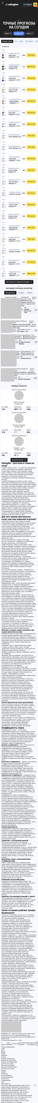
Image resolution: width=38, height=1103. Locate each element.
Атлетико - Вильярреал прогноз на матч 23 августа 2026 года (25, 337)
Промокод (4, 1074)
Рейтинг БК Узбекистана (9, 1062)
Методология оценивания (31, 1043)
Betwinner (4, 1055)
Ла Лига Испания (20, 335)
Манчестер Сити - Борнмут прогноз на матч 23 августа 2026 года (28, 303)
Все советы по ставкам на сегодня (17, 282)
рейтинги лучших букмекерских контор (14, 916)
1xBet (3, 1049)
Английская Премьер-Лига (26, 298)
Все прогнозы (10, 293)
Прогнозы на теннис (7, 1069)
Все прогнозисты (17, 460)
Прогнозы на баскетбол (9, 1067)
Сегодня (21, 293)
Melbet (3, 1052)
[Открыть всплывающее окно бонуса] (35, 5)
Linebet (3, 1057)
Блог (2, 1082)
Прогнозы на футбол (8, 1065)
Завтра (29, 293)
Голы (21, 41)
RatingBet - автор (19, 448)
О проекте (4, 1043)
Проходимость (6, 1084)
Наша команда (9, 1043)
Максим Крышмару (19, 425)
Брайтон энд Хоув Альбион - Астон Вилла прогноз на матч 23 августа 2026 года (24, 326)
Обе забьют (29, 41)
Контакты (15, 1044)
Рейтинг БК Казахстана (8, 1060)
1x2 (16, 41)
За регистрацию (6, 1075)
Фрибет (3, 1072)
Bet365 (3, 1054)
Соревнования (5, 1080)
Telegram (29, 4)
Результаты (5, 1079)
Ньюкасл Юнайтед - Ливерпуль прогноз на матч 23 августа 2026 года (25, 373)
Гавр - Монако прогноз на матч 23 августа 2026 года (25, 354)
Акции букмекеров (7, 1077)
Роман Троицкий (19, 402)
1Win (2, 1050)
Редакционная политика (22, 1043)
